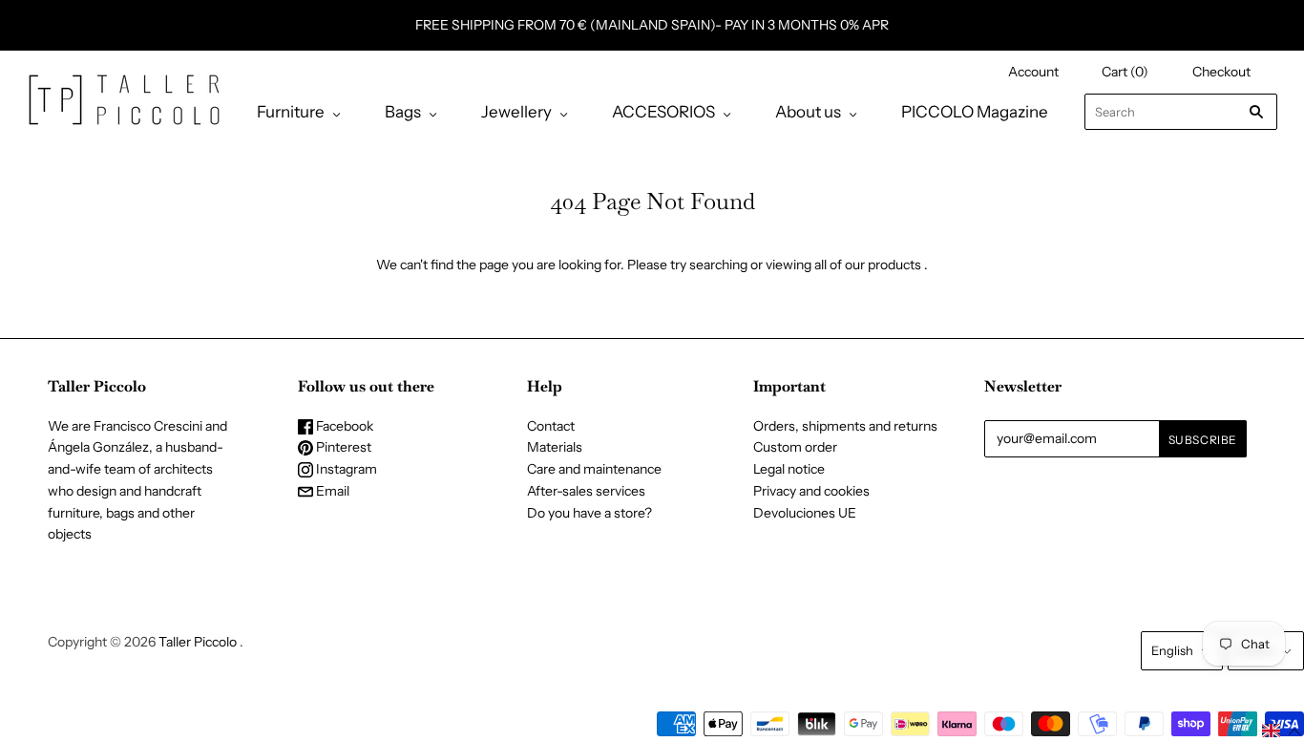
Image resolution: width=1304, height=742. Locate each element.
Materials (554, 447)
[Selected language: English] (1281, 731)
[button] (1281, 731)
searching (718, 264)
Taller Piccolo (197, 641)
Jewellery (516, 111)
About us (808, 111)
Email (331, 490)
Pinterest (342, 447)
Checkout (1221, 71)
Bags (403, 111)
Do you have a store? (589, 512)
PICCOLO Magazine (974, 111)
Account (1033, 71)
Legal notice (789, 468)
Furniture (291, 111)
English (1172, 650)
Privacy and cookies (811, 490)
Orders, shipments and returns (845, 426)
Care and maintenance (594, 468)
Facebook (343, 426)
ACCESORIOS (663, 111)
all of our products (867, 264)
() (1125, 71)
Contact (551, 426)
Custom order (795, 447)
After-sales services (586, 490)
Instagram (345, 468)
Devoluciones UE (804, 512)
